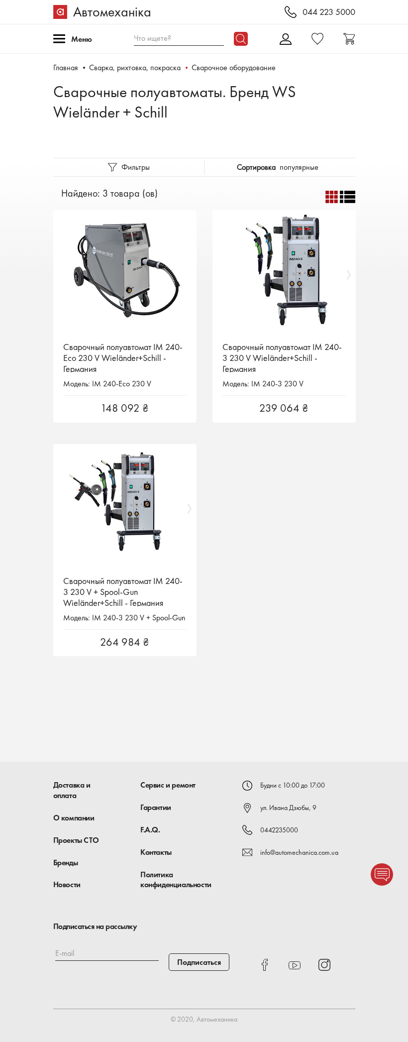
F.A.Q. (150, 829)
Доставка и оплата (72, 790)
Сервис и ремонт (168, 785)
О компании (74, 817)
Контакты (156, 852)
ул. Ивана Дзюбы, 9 (288, 807)
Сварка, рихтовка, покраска (135, 67)
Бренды (65, 862)
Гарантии (155, 807)
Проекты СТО (76, 840)
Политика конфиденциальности (175, 879)
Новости (67, 884)
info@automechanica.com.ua (299, 852)
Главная (65, 67)
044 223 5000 (329, 12)
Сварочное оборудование (234, 67)
